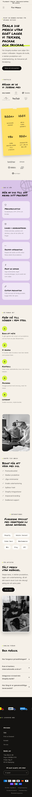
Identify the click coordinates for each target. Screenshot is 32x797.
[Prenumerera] (26, 773)
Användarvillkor (23, 790)
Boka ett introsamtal (12, 68)
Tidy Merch (13, 787)
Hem (5, 732)
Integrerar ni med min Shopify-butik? (11, 677)
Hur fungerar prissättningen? (14, 659)
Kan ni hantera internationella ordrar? (11, 667)
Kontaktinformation (12, 790)
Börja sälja (8, 590)
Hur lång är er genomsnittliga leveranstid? (14, 686)
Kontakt (6, 740)
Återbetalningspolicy (17, 793)
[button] (4, 7)
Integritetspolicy (22, 787)
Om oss (6, 744)
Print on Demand (9, 736)
